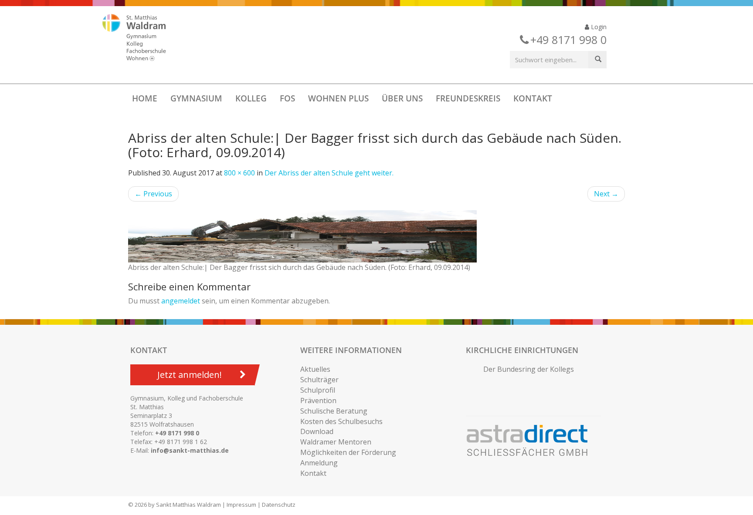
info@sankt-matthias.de (190, 450)
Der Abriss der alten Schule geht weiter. (329, 173)
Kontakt (532, 98)
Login (598, 27)
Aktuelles (315, 369)
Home (144, 98)
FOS (287, 98)
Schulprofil (317, 390)
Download (316, 431)
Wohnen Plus (338, 98)
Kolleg (251, 98)
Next (606, 194)
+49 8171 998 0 (177, 433)
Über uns (402, 98)
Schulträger (319, 379)
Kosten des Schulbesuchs (341, 421)
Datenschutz (278, 504)
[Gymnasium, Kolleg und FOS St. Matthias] (141, 38)
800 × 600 (239, 173)
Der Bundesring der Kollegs (528, 369)
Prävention (318, 400)
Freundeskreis (468, 98)
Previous (153, 194)
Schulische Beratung (333, 411)
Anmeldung (319, 463)
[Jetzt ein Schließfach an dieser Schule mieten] (531, 440)
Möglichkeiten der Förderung (348, 452)
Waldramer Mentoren (335, 442)
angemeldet (180, 301)
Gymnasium (196, 98)
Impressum (241, 504)
